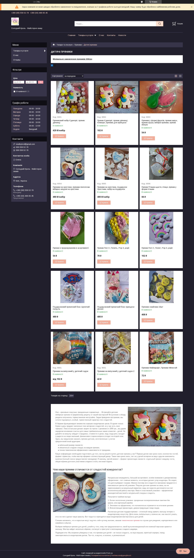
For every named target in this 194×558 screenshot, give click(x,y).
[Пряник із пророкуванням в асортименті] (72, 228)
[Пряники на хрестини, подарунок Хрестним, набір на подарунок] (116, 164)
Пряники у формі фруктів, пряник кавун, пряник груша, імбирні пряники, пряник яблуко (160, 122)
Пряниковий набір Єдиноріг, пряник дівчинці (69, 121)
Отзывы (16, 60)
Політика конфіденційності (121, 555)
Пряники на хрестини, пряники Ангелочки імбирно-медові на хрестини (71, 188)
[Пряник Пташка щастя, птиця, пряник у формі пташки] (161, 164)
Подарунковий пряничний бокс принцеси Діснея (115, 308)
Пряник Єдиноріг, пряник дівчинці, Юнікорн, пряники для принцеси (112, 121)
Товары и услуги (85, 35)
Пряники (78, 45)
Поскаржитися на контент (100, 555)
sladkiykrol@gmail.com (25, 144)
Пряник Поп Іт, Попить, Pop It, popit (113, 248)
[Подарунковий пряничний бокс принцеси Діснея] (116, 287)
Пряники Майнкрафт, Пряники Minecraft (159, 368)
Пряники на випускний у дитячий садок (70, 371)
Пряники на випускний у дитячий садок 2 (115, 371)
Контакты (111, 35)
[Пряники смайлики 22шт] (161, 287)
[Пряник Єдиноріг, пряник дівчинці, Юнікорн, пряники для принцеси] (116, 97)
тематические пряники (131, 520)
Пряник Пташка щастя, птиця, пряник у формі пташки (159, 188)
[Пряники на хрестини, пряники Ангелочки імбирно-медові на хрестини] (72, 164)
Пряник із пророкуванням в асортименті (71, 248)
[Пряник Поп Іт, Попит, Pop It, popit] (161, 228)
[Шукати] (159, 23)
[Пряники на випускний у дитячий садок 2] (116, 348)
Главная (71, 35)
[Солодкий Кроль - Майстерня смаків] (41, 21)
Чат (185, 551)
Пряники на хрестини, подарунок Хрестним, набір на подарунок (112, 188)
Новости (122, 35)
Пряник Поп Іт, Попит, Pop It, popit (157, 248)
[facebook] (52, 66)
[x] (55, 66)
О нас (101, 35)
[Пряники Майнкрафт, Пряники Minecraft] (161, 348)
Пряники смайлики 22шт (152, 307)
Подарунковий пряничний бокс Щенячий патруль (71, 308)
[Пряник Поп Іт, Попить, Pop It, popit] (116, 228)
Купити (61, 136)
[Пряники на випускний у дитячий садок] (72, 348)
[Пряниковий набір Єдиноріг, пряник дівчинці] (72, 97)
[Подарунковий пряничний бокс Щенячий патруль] (72, 287)
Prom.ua (109, 553)
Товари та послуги (64, 45)
